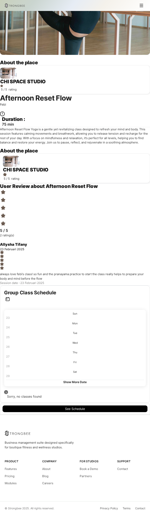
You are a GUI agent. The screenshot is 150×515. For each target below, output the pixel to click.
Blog (45, 476)
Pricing (9, 476)
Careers (47, 483)
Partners (86, 476)
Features (11, 469)
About (46, 469)
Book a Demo (89, 469)
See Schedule (75, 409)
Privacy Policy (109, 508)
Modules (11, 483)
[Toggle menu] (141, 5)
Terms (126, 508)
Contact (122, 469)
